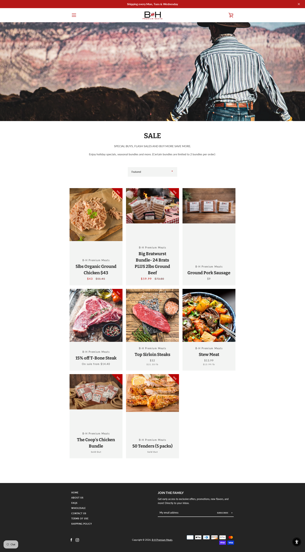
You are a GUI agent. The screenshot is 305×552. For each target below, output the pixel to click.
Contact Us (78, 513)
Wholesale (78, 508)
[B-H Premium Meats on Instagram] (77, 539)
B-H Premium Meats (162, 539)
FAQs (74, 503)
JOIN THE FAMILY (171, 493)
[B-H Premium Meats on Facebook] (71, 539)
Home (75, 492)
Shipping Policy (81, 524)
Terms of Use (80, 518)
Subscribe (223, 513)
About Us (77, 497)
